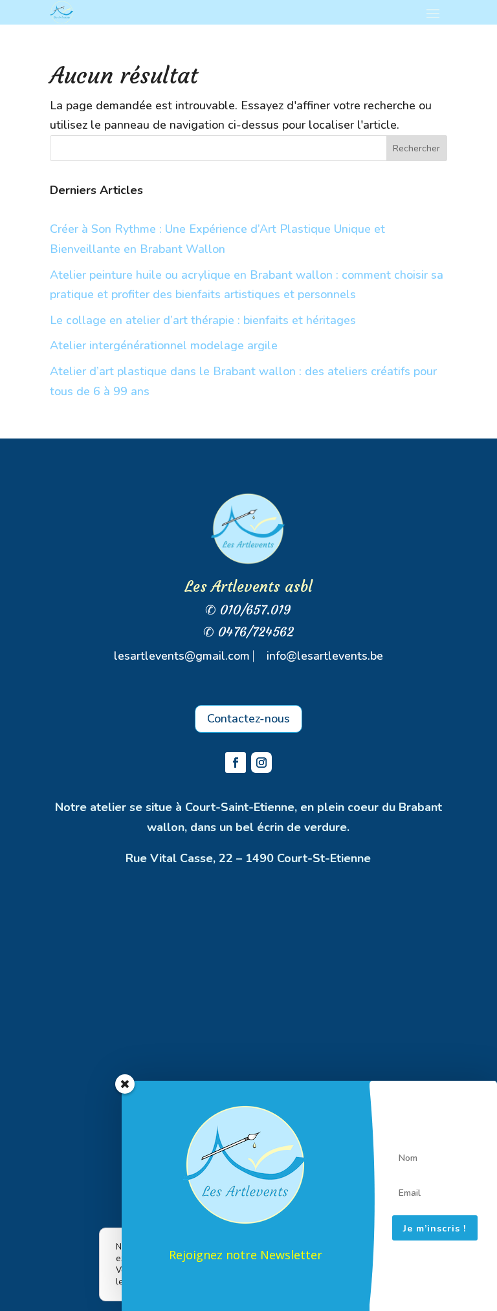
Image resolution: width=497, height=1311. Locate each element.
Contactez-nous (248, 718)
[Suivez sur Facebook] (235, 762)
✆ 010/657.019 (248, 609)
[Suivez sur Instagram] (261, 762)
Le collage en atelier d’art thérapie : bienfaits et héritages (203, 320)
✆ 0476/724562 (248, 631)
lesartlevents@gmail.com (182, 656)
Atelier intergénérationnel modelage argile (164, 345)
